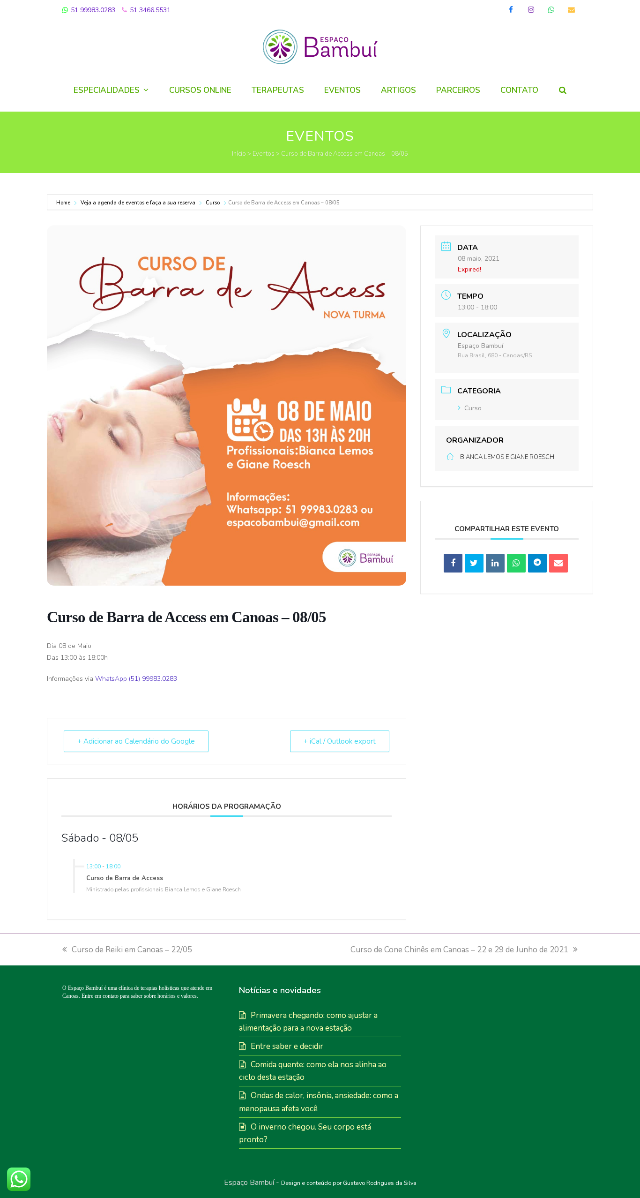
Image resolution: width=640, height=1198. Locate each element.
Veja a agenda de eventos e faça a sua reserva (138, 202)
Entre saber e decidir (287, 1046)
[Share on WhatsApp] (516, 563)
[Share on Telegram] (537, 563)
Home (64, 202)
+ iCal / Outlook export (340, 741)
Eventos (264, 154)
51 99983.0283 (92, 10)
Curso (213, 202)
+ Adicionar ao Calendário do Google (136, 741)
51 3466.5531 (149, 10)
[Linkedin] (495, 563)
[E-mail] (558, 563)
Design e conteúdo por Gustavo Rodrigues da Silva (349, 1183)
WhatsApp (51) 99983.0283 (136, 678)
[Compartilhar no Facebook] (453, 563)
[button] (562, 90)
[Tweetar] (474, 563)
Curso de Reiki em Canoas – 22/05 (132, 949)
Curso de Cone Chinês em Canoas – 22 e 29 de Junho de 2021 (459, 949)
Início (239, 154)
